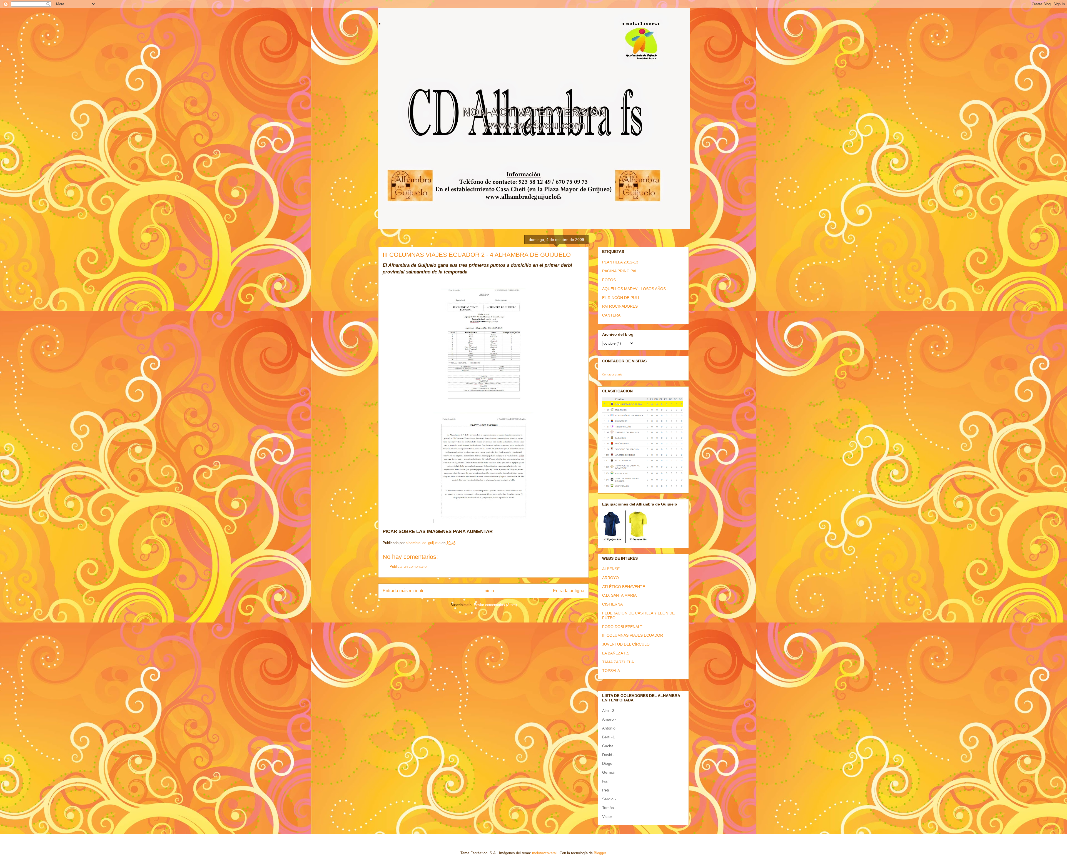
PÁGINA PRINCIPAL (619, 271)
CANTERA (611, 315)
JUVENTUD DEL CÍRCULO (626, 644)
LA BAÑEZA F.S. (616, 653)
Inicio (488, 590)
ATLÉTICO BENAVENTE (623, 586)
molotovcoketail (544, 853)
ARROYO (610, 578)
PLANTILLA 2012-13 (620, 262)
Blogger (600, 853)
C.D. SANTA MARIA (619, 595)
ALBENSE (611, 569)
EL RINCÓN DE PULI (620, 297)
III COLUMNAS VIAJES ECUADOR (632, 635)
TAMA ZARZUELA (618, 662)
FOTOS (609, 280)
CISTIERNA (612, 604)
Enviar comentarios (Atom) (495, 605)
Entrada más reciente (404, 590)
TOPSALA (611, 670)
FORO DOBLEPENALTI (623, 626)
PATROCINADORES (620, 306)
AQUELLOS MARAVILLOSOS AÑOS (634, 289)
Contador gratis (612, 374)
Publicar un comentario (408, 566)
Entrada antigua (568, 590)
